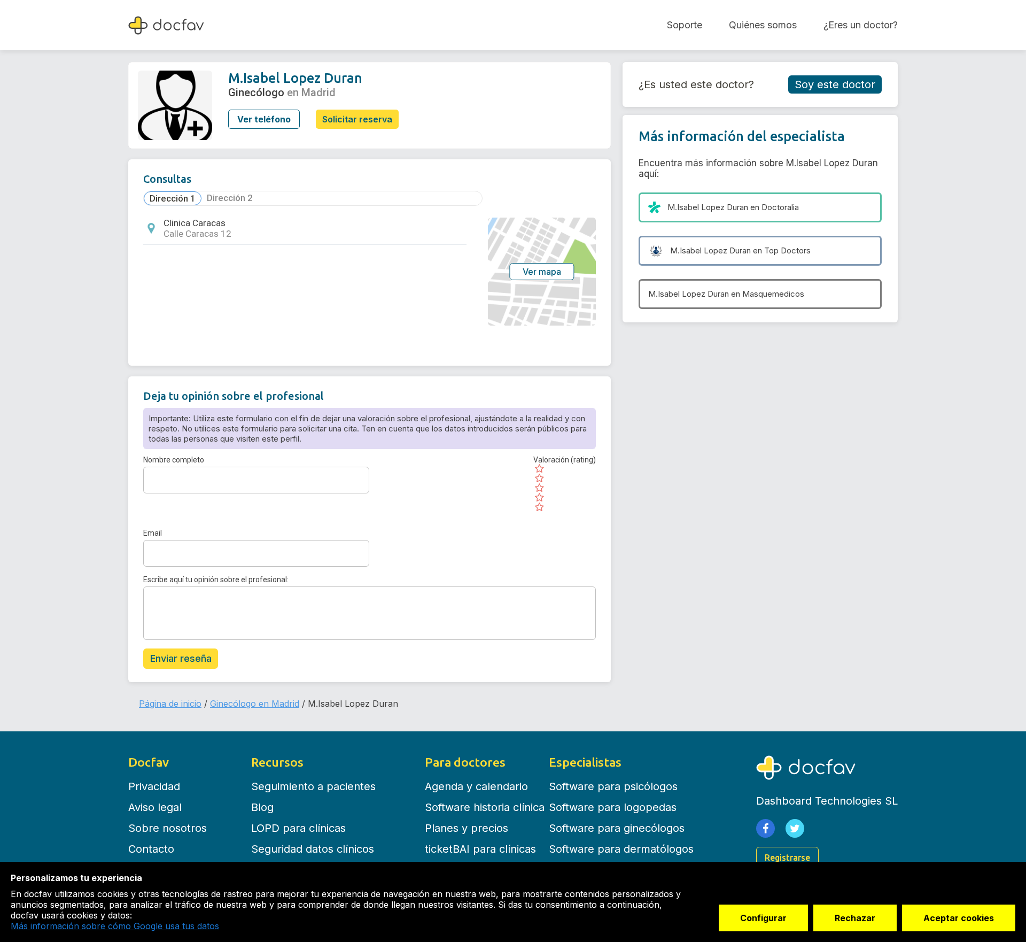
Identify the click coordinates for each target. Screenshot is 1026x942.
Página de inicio (170, 703)
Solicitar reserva (357, 119)
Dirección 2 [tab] (230, 197)
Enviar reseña (181, 658)
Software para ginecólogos (617, 828)
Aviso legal (155, 807)
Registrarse (787, 857)
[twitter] (795, 828)
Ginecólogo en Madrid (254, 703)
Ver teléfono (264, 119)
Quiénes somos (763, 24)
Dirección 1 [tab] (173, 198)
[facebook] (765, 828)
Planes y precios (466, 828)
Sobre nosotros (167, 828)
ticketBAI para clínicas (480, 849)
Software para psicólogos (613, 786)
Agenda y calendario (476, 786)
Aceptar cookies (958, 918)
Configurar (763, 918)
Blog (262, 807)
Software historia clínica (485, 807)
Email (152, 533)
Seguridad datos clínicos (312, 849)
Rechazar (855, 918)
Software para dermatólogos (621, 849)
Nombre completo (173, 459)
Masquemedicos (773, 294)
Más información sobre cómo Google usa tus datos (115, 926)
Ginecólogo (256, 92)
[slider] (564, 488)
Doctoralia (780, 207)
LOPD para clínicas (298, 828)
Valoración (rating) (564, 459)
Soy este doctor (835, 84)
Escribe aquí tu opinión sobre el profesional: (216, 579)
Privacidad (154, 786)
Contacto (151, 849)
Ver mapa (542, 271)
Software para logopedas (613, 807)
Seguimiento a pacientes (313, 786)
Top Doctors (787, 250)
